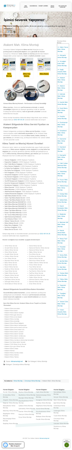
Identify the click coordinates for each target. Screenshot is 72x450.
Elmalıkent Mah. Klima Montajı (62, 133)
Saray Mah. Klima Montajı (62, 256)
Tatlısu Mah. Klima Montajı (63, 280)
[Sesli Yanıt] (5, 445)
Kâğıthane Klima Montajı (44, 406)
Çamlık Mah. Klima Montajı (63, 103)
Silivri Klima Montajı (60, 400)
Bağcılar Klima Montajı (10, 403)
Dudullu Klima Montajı (62, 117)
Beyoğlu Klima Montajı (26, 398)
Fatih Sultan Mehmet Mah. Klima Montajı (63, 165)
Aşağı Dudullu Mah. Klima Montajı (62, 72)
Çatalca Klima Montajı (26, 406)
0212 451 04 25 (19, 120)
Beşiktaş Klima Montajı (10, 423)
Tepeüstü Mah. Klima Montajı (62, 287)
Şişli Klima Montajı (59, 403)
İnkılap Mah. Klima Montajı (63, 195)
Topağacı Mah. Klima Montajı (62, 296)
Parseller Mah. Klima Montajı (62, 249)
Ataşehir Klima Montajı (10, 400)
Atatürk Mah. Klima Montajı (61, 88)
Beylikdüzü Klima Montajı (27, 395)
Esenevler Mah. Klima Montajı (62, 141)
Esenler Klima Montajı (26, 411)
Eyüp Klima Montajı (25, 417)
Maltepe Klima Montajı (43, 416)
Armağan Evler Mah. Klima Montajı (62, 63)
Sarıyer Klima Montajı (61, 397)
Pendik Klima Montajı (43, 419)
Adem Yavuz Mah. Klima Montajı (63, 49)
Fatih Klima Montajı (42, 392)
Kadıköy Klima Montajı (43, 403)
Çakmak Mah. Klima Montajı (61, 96)
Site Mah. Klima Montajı (62, 268)
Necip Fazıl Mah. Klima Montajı (62, 241)
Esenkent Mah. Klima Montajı (62, 149)
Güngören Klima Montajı (44, 400)
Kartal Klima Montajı (42, 408)
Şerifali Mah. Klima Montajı (63, 262)
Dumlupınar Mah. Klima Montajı (63, 125)
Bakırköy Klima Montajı (10, 411)
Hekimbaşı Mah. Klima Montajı (62, 174)
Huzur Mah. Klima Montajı (63, 181)
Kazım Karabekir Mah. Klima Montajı (63, 208)
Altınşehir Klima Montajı (62, 56)
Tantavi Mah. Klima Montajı (63, 274)
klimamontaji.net (44, 438)
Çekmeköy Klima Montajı (27, 408)
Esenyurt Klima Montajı (26, 414)
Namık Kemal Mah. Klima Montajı (62, 233)
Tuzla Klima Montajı (60, 416)
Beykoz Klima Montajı (26, 392)
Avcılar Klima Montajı (10, 392)
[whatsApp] (66, 445)
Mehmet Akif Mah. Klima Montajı (63, 224)
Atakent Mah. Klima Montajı (61, 80)
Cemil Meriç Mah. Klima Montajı (63, 110)
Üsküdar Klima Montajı (61, 423)
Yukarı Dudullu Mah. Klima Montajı (62, 312)
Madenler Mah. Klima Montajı (62, 216)
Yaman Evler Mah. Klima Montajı (63, 304)
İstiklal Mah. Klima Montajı (63, 201)
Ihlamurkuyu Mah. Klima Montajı (63, 188)
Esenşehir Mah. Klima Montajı (62, 157)
